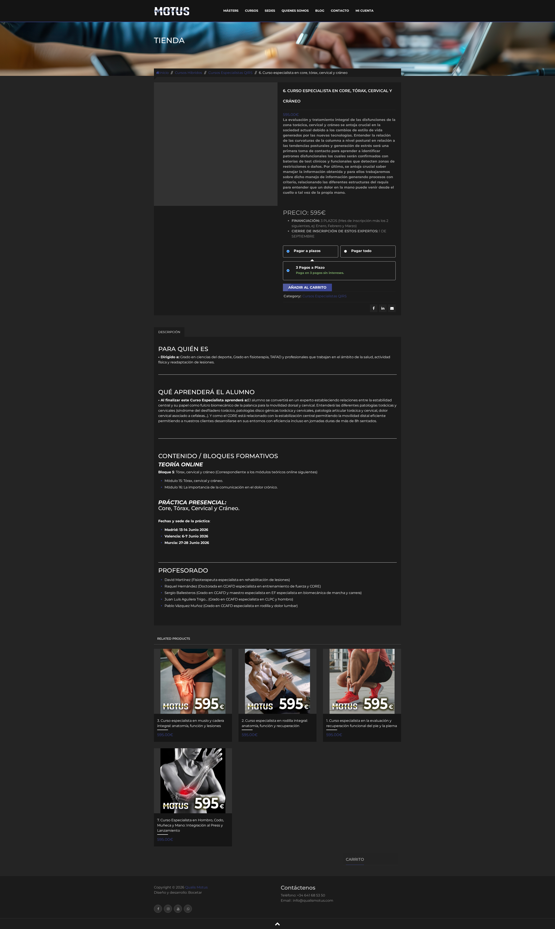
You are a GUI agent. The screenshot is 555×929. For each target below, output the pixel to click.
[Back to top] (277, 924)
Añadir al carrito (307, 287)
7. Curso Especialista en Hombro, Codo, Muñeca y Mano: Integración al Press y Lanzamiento (190, 825)
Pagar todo (361, 251)
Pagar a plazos (307, 251)
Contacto (340, 11)
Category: (292, 296)
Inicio (164, 73)
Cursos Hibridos (188, 73)
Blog (319, 11)
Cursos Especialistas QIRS (230, 73)
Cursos (251, 11)
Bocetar (195, 892)
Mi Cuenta (365, 11)
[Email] (392, 308)
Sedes (270, 11)
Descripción (169, 332)
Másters (230, 11)
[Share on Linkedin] (383, 308)
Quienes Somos (295, 11)
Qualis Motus (196, 887)
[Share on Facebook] (373, 308)
